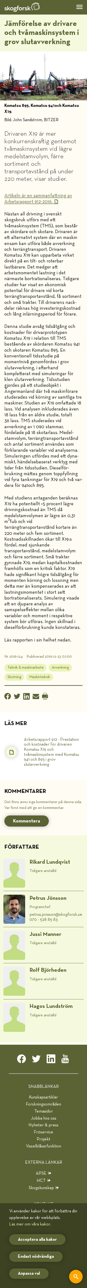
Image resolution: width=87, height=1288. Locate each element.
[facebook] (21, 1060)
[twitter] (36, 1060)
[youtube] (65, 1060)
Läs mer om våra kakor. (30, 1224)
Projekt (43, 1139)
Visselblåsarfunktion (43, 1146)
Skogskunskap (41, 1188)
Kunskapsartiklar (43, 1097)
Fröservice (43, 1132)
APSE (41, 1173)
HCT (41, 1180)
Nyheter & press (43, 1125)
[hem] (22, 7)
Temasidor (43, 1111)
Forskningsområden (43, 1104)
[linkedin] (51, 1060)
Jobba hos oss (43, 1118)
